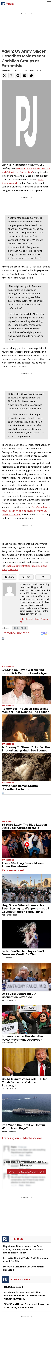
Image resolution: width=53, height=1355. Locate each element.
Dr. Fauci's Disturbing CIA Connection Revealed (19, 995)
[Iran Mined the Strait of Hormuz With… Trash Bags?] (26, 1107)
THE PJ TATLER (19, 628)
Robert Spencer (9, 915)
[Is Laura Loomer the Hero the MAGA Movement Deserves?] (26, 1019)
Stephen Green (9, 1131)
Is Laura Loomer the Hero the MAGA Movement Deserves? (22, 1038)
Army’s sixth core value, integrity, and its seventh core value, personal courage (26, 510)
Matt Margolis (9, 1000)
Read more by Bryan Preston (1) (34, 620)
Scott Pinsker (9, 1043)
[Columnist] (10, 589)
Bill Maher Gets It (13, 1287)
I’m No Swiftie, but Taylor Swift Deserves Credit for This (23, 952)
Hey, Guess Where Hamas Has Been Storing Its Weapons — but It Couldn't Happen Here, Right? (25, 908)
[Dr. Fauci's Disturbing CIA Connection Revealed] (26, 976)
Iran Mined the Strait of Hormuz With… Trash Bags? (24, 1126)
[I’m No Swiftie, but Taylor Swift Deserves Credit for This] (26, 934)
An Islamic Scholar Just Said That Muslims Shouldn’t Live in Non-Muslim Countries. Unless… (24, 1295)
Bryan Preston (9, 70)
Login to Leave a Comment (26, 1171)
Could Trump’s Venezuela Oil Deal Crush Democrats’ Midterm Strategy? (25, 1082)
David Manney (8, 958)
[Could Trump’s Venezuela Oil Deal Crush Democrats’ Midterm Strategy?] (26, 1062)
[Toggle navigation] (49, 3)
